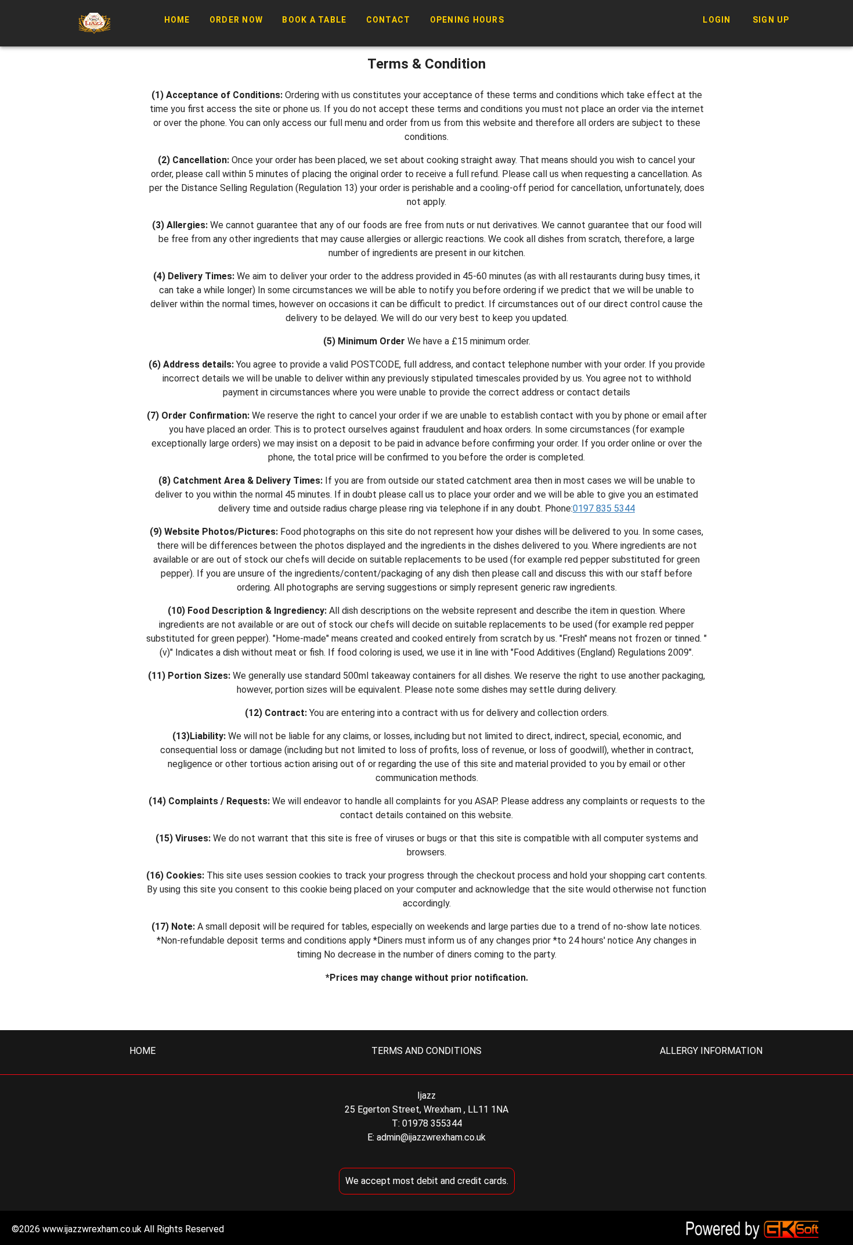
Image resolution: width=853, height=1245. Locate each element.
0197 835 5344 (604, 508)
